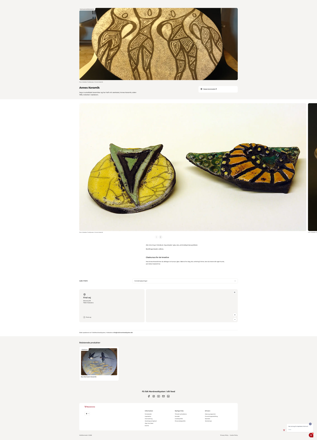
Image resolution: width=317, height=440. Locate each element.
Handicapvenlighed (151, 421)
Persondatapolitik (180, 421)
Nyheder (207, 418)
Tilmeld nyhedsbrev (181, 414)
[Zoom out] (235, 319)
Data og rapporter (210, 414)
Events (147, 425)
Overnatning (148, 418)
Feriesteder (148, 414)
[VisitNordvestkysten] (90, 407)
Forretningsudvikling (211, 416)
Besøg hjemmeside (209, 89)
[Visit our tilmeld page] (163, 396)
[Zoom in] (235, 315)
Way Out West (149, 423)
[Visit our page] (148, 396)
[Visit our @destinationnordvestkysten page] (158, 396)
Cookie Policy (234, 435)
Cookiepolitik (179, 418)
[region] (192, 305)
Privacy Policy (224, 435)
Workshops (208, 421)
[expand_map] (234, 292)
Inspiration (148, 416)
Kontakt (177, 416)
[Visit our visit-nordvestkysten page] (168, 396)
